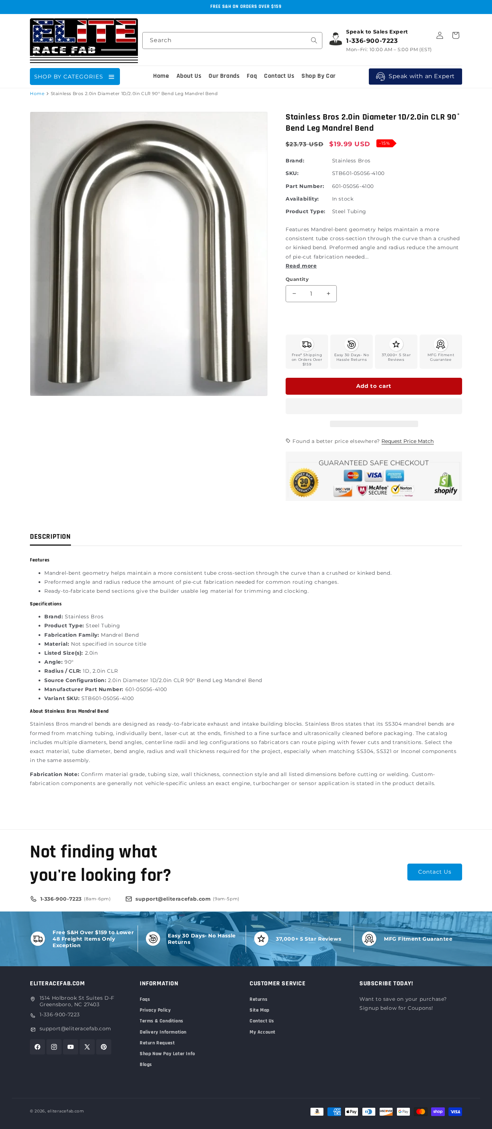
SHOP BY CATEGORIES (68, 76)
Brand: (295, 160)
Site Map (259, 1010)
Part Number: (305, 186)
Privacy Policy (155, 1010)
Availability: (302, 199)
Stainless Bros (351, 160)
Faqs (145, 999)
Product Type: (306, 211)
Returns (258, 999)
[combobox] (232, 40)
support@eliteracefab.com (75, 1028)
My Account (263, 1032)
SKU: (292, 173)
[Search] (314, 40)
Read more (301, 266)
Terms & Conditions (161, 1021)
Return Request (157, 1043)
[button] (374, 406)
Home (37, 93)
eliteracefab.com (66, 1111)
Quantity (297, 279)
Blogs (146, 1064)
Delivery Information (163, 1032)
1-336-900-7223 (60, 1014)
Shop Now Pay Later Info (167, 1053)
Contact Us (434, 871)
